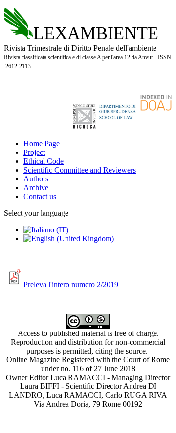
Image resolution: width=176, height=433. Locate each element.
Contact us (39, 196)
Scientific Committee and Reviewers (79, 170)
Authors (35, 179)
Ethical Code (43, 161)
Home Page (41, 143)
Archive (35, 187)
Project (34, 152)
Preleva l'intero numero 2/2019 (70, 284)
